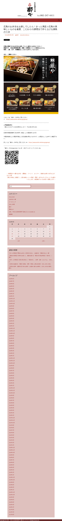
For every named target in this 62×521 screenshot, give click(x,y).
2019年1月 (11, 489)
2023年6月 (11, 373)
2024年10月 (12, 333)
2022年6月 (11, 403)
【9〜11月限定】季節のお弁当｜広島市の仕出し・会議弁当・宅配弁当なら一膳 (29, 253)
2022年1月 (11, 415)
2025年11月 (12, 301)
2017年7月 (11, 512)
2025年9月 (11, 306)
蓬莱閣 (10, 214)
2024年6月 (11, 343)
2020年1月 (11, 475)
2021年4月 (11, 437)
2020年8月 (11, 457)
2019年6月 (11, 484)
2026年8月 (11, 278)
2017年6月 (11, 514)
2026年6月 (11, 283)
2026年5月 (11, 286)
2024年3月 (11, 350)
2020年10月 (12, 452)
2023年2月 (11, 383)
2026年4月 (11, 288)
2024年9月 (11, 335)
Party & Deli (12, 197)
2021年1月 (11, 445)
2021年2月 (11, 442)
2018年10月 (12, 494)
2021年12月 (12, 417)
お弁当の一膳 (12, 199)
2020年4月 (11, 467)
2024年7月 (11, 340)
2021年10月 (12, 422)
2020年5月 (11, 465)
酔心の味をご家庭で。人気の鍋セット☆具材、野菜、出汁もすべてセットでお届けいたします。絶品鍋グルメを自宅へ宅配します (31, 178)
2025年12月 (12, 298)
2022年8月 (11, 398)
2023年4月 (11, 378)
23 (12, 236)
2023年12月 (12, 358)
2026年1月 (11, 296)
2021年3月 (11, 440)
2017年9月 (11, 509)
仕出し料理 (12, 204)
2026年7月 (11, 281)
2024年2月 (11, 353)
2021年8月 (11, 427)
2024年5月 (11, 345)
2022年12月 (12, 388)
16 (12, 233)
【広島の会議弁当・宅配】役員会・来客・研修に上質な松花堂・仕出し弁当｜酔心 (30, 264)
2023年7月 (11, 370)
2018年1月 (11, 507)
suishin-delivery (25, 35)
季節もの (11, 209)
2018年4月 (11, 504)
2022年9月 (11, 395)
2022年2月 (11, 412)
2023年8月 (11, 368)
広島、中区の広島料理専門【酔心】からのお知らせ (22, 212)
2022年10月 (12, 393)
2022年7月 (11, 400)
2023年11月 (12, 360)
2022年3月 (11, 410)
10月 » (43, 241)
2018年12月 (12, 492)
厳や (17, 35)
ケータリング (12, 202)
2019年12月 (12, 477)
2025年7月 (11, 311)
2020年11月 (12, 450)
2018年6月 (11, 502)
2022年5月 (11, 405)
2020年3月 (11, 470)
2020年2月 (11, 472)
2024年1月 (11, 355)
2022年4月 (11, 407)
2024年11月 (12, 331)
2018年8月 (11, 499)
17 (18, 233)
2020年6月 (11, 462)
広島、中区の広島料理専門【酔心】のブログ (18, 520)
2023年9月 (11, 365)
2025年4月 (11, 318)
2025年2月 (11, 323)
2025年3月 (11, 321)
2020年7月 (11, 460)
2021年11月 (12, 420)
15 (49, 231)
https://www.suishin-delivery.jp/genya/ (17, 119)
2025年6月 (11, 313)
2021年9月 (11, 425)
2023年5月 (11, 375)
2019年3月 (11, 487)
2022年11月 (12, 390)
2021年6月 (11, 432)
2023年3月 (11, 380)
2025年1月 (11, 326)
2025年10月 (12, 303)
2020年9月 (11, 455)
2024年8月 (11, 338)
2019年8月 (11, 482)
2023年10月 (12, 363)
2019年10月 (12, 479)
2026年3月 (11, 291)
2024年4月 (11, 348)
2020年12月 (12, 447)
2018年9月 (11, 497)
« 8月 (18, 241)
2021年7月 (11, 430)
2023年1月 (11, 385)
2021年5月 (11, 435)
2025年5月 (11, 316)
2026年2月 (11, 293)
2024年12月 (12, 328)
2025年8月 (11, 308)
